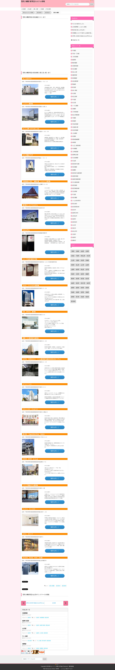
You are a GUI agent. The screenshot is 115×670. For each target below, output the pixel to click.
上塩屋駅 (74, 133)
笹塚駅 (42, 9)
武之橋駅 (74, 69)
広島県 (77, 274)
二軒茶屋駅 (75, 56)
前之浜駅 (74, 96)
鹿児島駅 (74, 185)
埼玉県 (88, 255)
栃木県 (87, 278)
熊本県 (77, 283)
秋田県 (82, 287)
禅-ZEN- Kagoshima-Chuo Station (34, 434)
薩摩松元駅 (75, 154)
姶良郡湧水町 (75, 206)
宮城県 (87, 260)
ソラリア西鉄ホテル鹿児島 (30, 485)
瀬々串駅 (74, 90)
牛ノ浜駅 (39, 640)
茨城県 (72, 292)
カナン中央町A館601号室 (30, 259)
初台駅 (29, 9)
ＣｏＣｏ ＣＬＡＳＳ (29, 509)
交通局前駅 (75, 66)
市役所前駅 (75, 124)
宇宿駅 (74, 50)
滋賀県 (72, 283)
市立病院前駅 (75, 182)
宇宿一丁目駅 (75, 53)
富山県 (77, 265)
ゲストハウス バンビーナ (30, 409)
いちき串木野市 (76, 200)
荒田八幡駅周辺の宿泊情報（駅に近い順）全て (37, 72)
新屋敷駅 (74, 78)
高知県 (82, 296)
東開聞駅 (42, 617)
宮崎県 (72, 265)
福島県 (77, 287)
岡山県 (82, 269)
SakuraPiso (26, 230)
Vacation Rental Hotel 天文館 (32, 557)
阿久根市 (30, 640)
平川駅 (74, 194)
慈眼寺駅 (74, 75)
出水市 (74, 225)
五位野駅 (74, 191)
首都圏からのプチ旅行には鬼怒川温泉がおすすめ (82, 33)
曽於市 (74, 228)
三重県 (72, 251)
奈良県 (82, 260)
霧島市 (74, 240)
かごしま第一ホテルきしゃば (31, 128)
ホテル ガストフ (28, 534)
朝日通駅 (74, 197)
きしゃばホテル (27, 78)
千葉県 (77, 255)
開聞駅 (41, 648)
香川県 (77, 296)
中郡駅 (74, 118)
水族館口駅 (75, 127)
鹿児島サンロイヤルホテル (30, 205)
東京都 (82, 278)
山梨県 (72, 269)
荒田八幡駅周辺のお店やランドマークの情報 (36, 594)
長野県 (82, 292)
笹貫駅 (74, 136)
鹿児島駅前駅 (75, 188)
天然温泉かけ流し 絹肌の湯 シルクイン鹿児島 (36, 181)
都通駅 (74, 170)
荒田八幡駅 (51, 585)
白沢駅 (41, 633)
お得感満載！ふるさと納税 (79, 26)
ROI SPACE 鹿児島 (29, 311)
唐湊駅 (74, 121)
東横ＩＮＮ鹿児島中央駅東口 (31, 338)
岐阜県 (77, 269)
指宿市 (29, 617)
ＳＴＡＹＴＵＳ (27, 384)
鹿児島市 (58, 585)
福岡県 (72, 287)
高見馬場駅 (75, 130)
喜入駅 (74, 102)
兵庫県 (87, 251)
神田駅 (74, 142)
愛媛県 (87, 274)
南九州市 (74, 231)
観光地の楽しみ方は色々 (78, 30)
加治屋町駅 (75, 81)
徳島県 (82, 274)
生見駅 (74, 93)
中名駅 (74, 99)
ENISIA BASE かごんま (30, 459)
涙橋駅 (74, 108)
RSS (92, 0)
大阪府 (77, 260)
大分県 (72, 260)
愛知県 (72, 278)
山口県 (82, 265)
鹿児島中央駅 (75, 163)
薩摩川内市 (75, 212)
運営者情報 (71, 666)
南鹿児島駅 (75, 176)
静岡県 (72, 296)
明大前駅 (48, 9)
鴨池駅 (74, 84)
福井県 (88, 283)
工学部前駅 (75, 111)
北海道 (72, 255)
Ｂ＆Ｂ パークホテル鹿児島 (31, 285)
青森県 (87, 292)
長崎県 (77, 292)
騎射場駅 (74, 62)
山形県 (87, 265)
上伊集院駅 (75, 151)
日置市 (74, 234)
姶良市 (74, 209)
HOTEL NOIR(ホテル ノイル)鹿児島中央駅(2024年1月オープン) (41, 359)
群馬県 (87, 287)
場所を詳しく (55, 97)
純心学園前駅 (75, 115)
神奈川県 (83, 283)
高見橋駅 (74, 167)
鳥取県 (87, 296)
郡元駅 (74, 87)
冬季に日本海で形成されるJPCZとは (82, 36)
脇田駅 (74, 59)
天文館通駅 (75, 157)
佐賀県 (82, 251)
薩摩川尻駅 (42, 625)
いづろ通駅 (75, 105)
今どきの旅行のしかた (78, 23)
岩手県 (87, 269)
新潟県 (77, 278)
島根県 (72, 274)
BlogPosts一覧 (75, 40)
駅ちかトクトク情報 (53, 666)
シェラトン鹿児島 (28, 103)
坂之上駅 (74, 72)
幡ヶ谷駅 (36, 9)
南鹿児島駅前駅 (76, 179)
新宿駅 (24, 9)
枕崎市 (29, 633)
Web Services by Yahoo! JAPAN (51, 668)
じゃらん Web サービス (67, 668)
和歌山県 (83, 255)
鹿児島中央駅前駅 (77, 173)
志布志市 (74, 216)
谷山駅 (74, 160)
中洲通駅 (74, 148)
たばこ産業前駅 (76, 145)
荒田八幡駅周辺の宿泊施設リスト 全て (34, 17)
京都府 (77, 251)
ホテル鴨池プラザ (28, 155)
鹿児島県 (64, 585)
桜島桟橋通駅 (75, 139)
